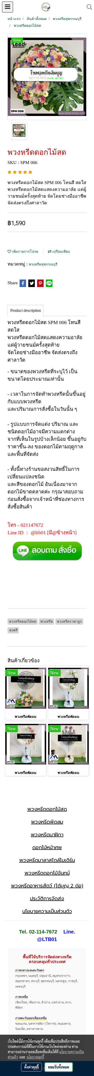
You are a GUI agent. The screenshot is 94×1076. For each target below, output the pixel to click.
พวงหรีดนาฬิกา (47, 834)
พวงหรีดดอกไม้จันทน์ (47, 873)
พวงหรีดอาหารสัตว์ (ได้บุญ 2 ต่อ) (47, 885)
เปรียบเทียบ (60, 251)
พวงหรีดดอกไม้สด (47, 809)
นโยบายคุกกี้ (35, 1057)
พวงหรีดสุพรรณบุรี (43, 264)
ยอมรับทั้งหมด (58, 1067)
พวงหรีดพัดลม (47, 822)
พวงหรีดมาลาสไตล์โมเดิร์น (47, 860)
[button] (88, 7)
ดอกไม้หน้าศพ (47, 847)
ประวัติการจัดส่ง (47, 898)
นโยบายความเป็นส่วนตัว (47, 911)
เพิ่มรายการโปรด (24, 251)
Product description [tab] (25, 310)
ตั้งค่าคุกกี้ (31, 1067)
